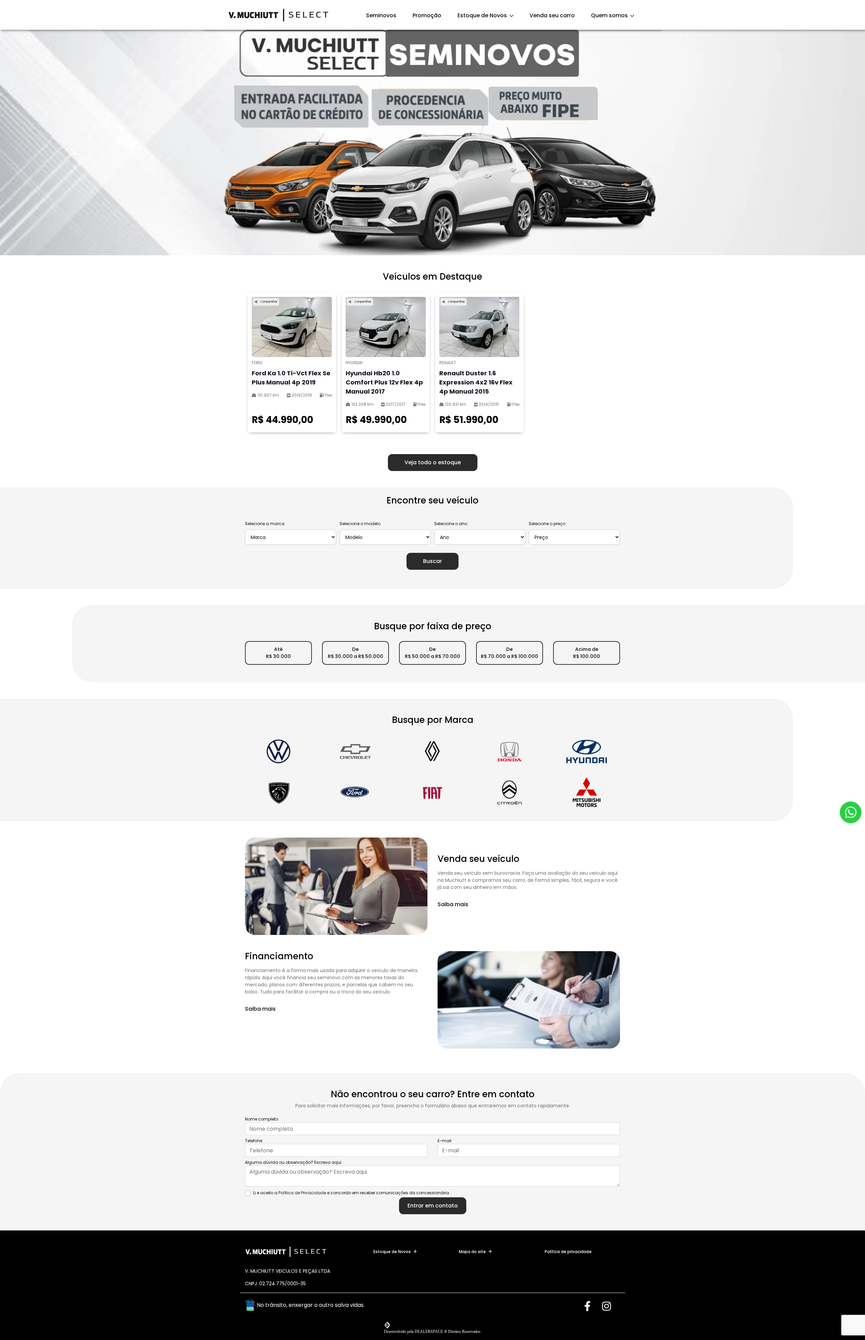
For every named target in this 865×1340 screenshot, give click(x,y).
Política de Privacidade (302, 1193)
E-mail (444, 1141)
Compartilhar (268, 302)
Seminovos (381, 15)
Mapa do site (472, 1251)
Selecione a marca (265, 523)
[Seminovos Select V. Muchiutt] (278, 15)
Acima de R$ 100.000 (586, 653)
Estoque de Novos (483, 15)
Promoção (427, 15)
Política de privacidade (568, 1251)
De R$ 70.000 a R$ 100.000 (509, 653)
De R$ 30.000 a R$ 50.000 (355, 653)
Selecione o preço (547, 523)
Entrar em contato (432, 1205)
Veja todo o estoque (432, 462)
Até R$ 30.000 (278, 653)
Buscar (432, 561)
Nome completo (261, 1119)
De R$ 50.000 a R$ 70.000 (432, 653)
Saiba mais (453, 904)
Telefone (253, 1141)
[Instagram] (609, 1306)
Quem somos (610, 15)
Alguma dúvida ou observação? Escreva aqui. (293, 1162)
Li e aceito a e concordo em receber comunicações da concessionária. (351, 1193)
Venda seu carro (552, 15)
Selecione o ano (450, 523)
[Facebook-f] (591, 1306)
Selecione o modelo (360, 523)
